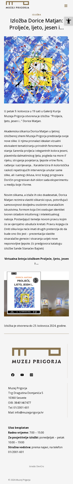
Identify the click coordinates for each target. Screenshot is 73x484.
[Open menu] (66, 5)
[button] (68, 21)
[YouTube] (22, 375)
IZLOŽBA (36, 14)
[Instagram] (31, 375)
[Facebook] (13, 375)
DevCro (40, 466)
